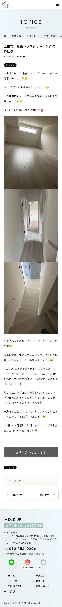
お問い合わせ (43, 586)
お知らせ (21, 56)
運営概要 (40, 575)
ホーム (11, 575)
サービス (12, 581)
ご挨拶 (11, 591)
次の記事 (44, 495)
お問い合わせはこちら (31, 452)
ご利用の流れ (15, 586)
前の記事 (17, 495)
